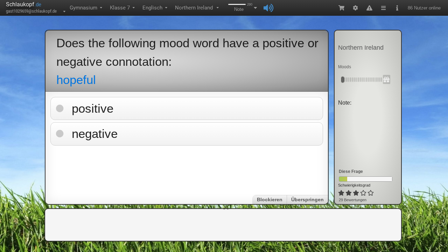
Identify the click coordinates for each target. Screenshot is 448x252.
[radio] (341, 193)
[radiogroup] (356, 193)
